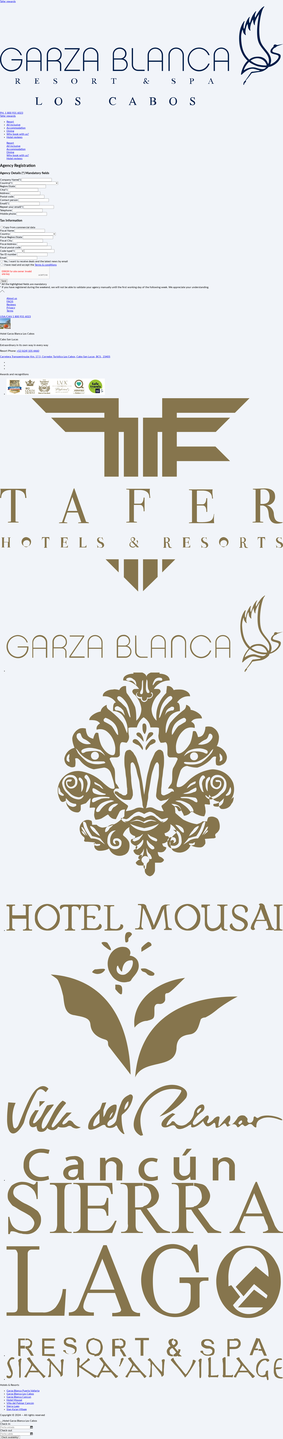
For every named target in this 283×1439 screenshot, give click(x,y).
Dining (10, 131)
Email (3, 258)
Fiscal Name (7, 230)
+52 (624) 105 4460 (28, 351)
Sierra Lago (13, 1406)
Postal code (7, 196)
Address (5, 193)
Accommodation (16, 128)
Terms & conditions (46, 265)
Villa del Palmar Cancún (20, 1403)
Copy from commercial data (19, 227)
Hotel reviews (14, 137)
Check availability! (10, 1437)
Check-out (6, 1430)
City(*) (4, 189)
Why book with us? (18, 134)
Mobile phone (8, 214)
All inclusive (13, 125)
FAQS (10, 301)
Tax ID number (8, 254)
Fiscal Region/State (11, 237)
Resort (10, 121)
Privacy (11, 307)
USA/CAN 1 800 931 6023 (15, 316)
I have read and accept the (30, 265)
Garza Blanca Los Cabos (20, 1394)
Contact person (9, 200)
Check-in (5, 1424)
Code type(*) (7, 251)
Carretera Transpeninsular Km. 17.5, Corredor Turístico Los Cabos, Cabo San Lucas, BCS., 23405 (55, 356)
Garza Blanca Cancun (19, 1397)
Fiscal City (6, 240)
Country (5, 234)
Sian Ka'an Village (17, 1409)
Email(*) (4, 203)
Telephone (6, 210)
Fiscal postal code (10, 247)
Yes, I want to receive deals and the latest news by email (35, 261)
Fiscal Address (8, 244)
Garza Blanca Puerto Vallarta (23, 1390)
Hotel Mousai (14, 1400)
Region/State (8, 186)
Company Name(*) (10, 179)
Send (3, 281)
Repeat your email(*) (12, 207)
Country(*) (6, 183)
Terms (10, 311)
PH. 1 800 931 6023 (11, 113)
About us (12, 298)
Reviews (11, 304)
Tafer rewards (8, 1)
